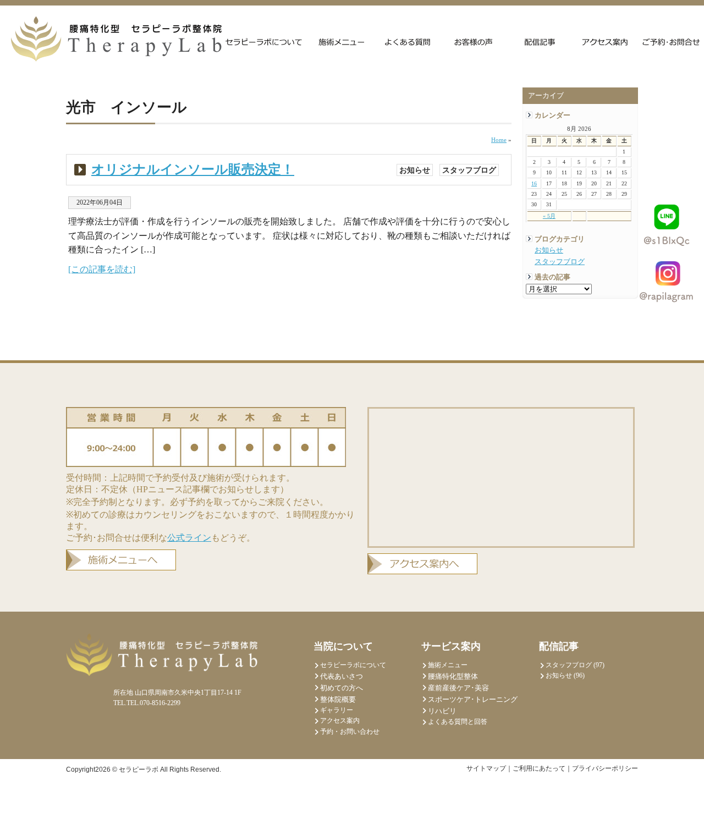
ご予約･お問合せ (671, 41)
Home (499, 139)
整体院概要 (338, 699)
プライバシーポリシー (605, 768)
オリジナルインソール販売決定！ (192, 169)
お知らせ (549, 250)
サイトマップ (486, 768)
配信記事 (539, 41)
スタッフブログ (560, 262)
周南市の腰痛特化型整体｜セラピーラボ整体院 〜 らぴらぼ (116, 39)
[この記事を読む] (101, 269)
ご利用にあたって (539, 768)
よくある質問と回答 (407, 41)
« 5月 (549, 216)
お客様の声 (473, 41)
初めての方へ (341, 688)
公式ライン (189, 537)
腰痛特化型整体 (453, 676)
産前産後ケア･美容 (458, 688)
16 (534, 183)
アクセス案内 (605, 41)
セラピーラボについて (264, 41)
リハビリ (442, 711)
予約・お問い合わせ (350, 731)
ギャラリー (336, 710)
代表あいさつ (341, 676)
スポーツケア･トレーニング (473, 699)
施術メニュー (341, 41)
